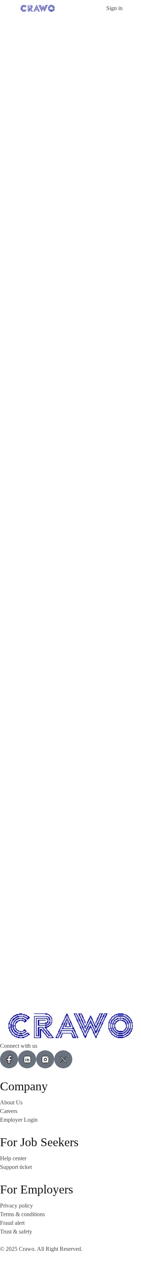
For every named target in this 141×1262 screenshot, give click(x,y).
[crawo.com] (38, 8)
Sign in (114, 8)
